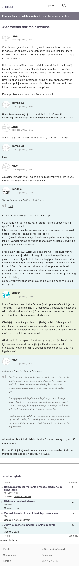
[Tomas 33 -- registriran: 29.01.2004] (6, 104)
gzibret (16, 293)
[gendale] (6, 190)
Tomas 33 (18, 103)
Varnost (26, 519)
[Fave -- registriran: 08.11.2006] (6, 37)
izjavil (41, 200)
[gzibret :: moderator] (6, 294)
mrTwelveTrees (11, 492)
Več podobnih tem (9, 540)
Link (4, 157)
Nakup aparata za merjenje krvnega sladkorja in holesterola (33, 488)
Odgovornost (9, 554)
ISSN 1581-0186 (50, 560)
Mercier (7, 527)
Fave (15, 36)
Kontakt (7, 560)
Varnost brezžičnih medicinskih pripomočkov (31, 513)
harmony (8, 504)
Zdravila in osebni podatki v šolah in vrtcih (29, 525)
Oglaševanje (48, 554)
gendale (17, 189)
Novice (17, 519)
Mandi (6, 516)
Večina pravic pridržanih (54, 548)
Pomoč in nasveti (22, 496)
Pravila (6, 548)
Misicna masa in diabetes (19, 501)
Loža (16, 508)
